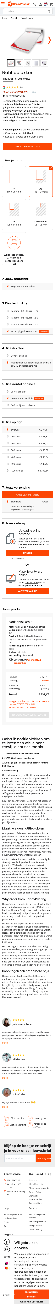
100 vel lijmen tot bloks (23, 405)
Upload (27, 553)
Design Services (35, 1225)
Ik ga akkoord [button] (32, 1292)
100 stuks (16, 436)
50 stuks (15, 429)
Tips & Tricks (32, 582)
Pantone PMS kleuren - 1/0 (24, 310)
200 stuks (16, 443)
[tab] (8, 80)
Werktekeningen (11, 1218)
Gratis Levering (35, 1229)
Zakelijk (14, 18)
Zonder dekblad (19, 355)
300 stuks (16, 450)
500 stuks (16, 463)
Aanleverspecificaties (13, 1214)
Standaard (16, 501)
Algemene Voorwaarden (39, 1188)
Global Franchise (36, 1184)
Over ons (33, 1180)
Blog (5, 1226)
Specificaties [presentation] (22, 79)
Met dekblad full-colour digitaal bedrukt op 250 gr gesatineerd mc (31, 364)
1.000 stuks (17, 470)
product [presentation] (8, 79)
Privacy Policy (35, 1192)
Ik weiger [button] (31, 1296)
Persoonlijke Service (37, 1221)
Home (4, 18)
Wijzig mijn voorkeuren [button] (32, 1301)
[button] (49, 39)
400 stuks (16, 457)
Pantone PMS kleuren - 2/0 (24, 317)
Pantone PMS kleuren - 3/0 (24, 324)
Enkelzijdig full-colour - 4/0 (24, 331)
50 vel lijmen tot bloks (22, 398)
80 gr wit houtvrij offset (23, 286)
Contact (7, 1222)
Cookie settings (35, 1203)
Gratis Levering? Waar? (27, 494)
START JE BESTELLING (27, 146)
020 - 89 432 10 (13, 1180)
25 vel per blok (18, 391)
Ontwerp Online (27, 591)
